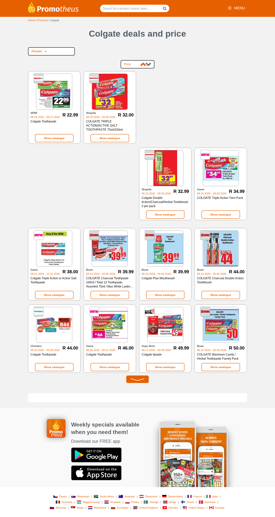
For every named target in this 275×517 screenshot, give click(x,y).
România (67, 502)
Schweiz (173, 507)
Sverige (153, 502)
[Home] (53, 6)
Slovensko (83, 496)
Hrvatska (115, 502)
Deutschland (175, 496)
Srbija (80, 507)
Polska (135, 502)
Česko (63, 496)
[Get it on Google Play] (96, 454)
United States (196, 507)
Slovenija (61, 507)
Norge (172, 502)
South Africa (107, 496)
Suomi (190, 502)
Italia (215, 496)
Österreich (151, 496)
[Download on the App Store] (96, 472)
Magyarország (91, 502)
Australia (129, 496)
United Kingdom (148, 507)
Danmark (210, 502)
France (197, 496)
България (123, 507)
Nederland (100, 507)
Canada (219, 507)
